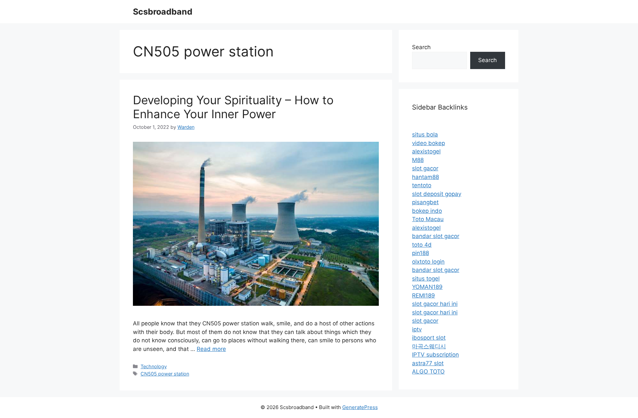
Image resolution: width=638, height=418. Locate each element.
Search (421, 47)
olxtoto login (428, 261)
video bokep (428, 143)
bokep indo (427, 211)
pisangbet (425, 202)
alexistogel (426, 151)
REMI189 (423, 295)
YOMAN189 (427, 287)
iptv (417, 329)
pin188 (420, 253)
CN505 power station (165, 373)
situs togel (426, 278)
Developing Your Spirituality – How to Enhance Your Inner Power (233, 107)
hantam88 (425, 177)
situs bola (425, 134)
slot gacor (425, 168)
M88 (418, 160)
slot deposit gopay (436, 194)
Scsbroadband (162, 12)
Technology (154, 366)
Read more (211, 349)
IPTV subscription (435, 354)
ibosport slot (429, 337)
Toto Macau (428, 219)
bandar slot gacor (435, 236)
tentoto (421, 185)
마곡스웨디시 (429, 346)
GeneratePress (360, 407)
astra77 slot (428, 363)
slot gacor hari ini (435, 303)
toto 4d (422, 244)
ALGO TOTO (428, 371)
